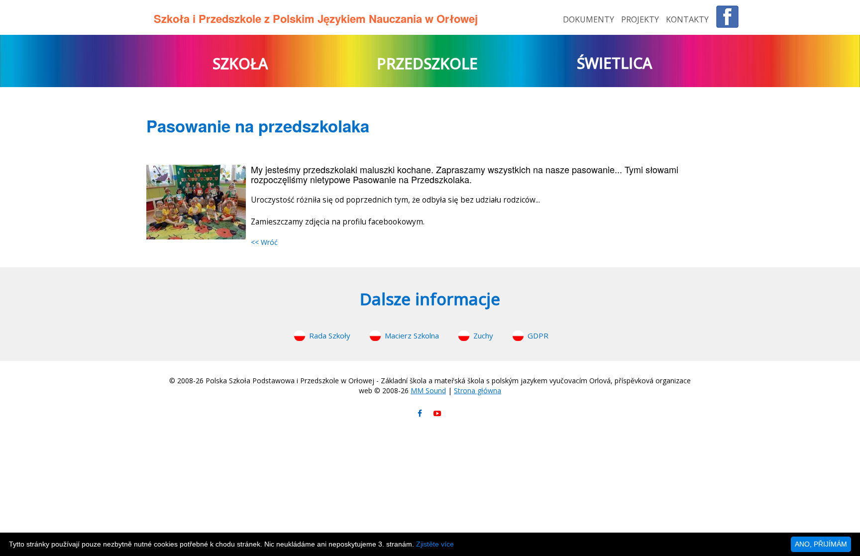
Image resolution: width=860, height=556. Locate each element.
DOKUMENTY (589, 19)
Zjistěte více (435, 544)
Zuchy (483, 335)
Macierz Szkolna (412, 335)
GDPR (538, 335)
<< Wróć (264, 242)
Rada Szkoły (329, 335)
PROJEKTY (641, 19)
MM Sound (428, 390)
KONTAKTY (687, 19)
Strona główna (477, 390)
